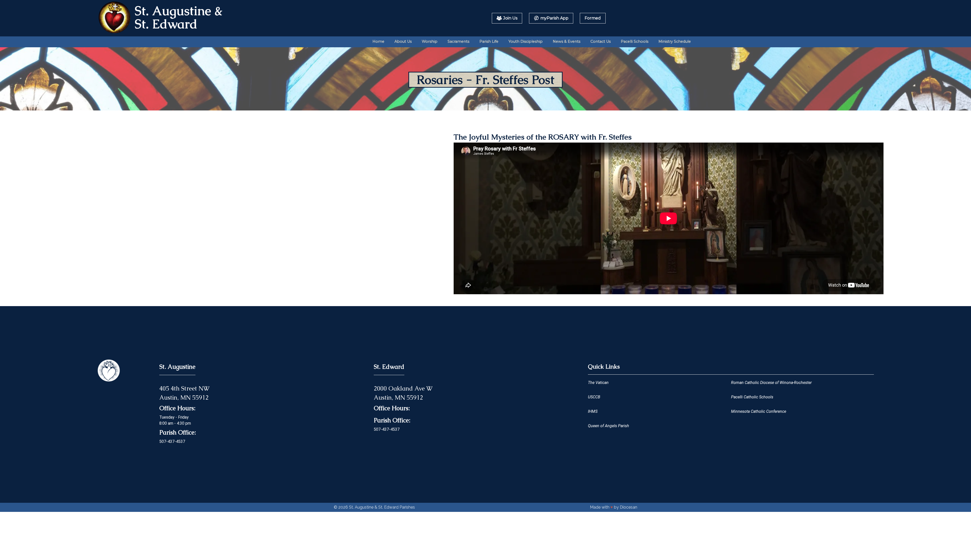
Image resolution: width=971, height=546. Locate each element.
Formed (593, 18)
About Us (403, 41)
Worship (429, 41)
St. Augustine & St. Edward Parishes (382, 507)
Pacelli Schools (634, 41)
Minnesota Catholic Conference (758, 411)
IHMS (593, 411)
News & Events (566, 41)
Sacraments (458, 41)
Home (378, 41)
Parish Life (488, 41)
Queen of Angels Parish (608, 425)
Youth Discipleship (526, 41)
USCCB (594, 397)
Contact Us (600, 41)
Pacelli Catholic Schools (752, 397)
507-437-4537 (172, 441)
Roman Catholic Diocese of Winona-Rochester (771, 382)
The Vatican (598, 382)
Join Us (510, 18)
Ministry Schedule (674, 41)
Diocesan (628, 507)
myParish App (554, 18)
